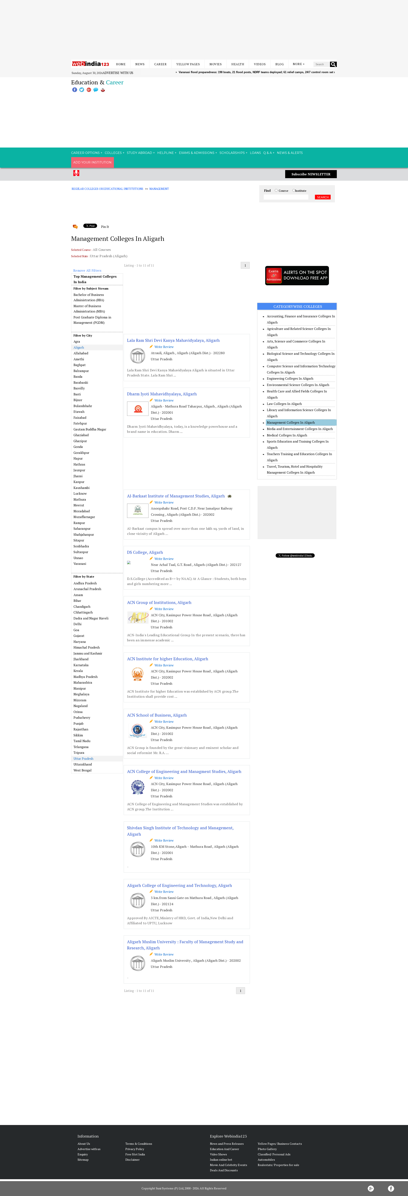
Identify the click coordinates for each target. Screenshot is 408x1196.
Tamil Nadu (82, 741)
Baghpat (80, 365)
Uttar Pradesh (83, 758)
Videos (260, 64)
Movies (216, 64)
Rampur (79, 523)
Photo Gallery (267, 1149)
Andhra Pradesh (85, 583)
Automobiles (266, 1160)
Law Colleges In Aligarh (284, 404)
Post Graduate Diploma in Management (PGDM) (92, 320)
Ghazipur (80, 441)
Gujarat (79, 636)
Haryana (80, 641)
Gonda (78, 447)
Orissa (78, 712)
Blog (279, 64)
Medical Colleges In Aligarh (287, 435)
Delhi (77, 624)
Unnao (78, 558)
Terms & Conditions (138, 1144)
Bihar (77, 600)
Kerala (78, 671)
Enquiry (83, 1154)
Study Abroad (139, 153)
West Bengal (83, 770)
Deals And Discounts (224, 1170)
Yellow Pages (188, 64)
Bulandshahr (83, 406)
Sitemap (83, 1160)
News (139, 64)
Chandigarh (82, 606)
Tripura (79, 752)
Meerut (79, 505)
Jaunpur (79, 470)
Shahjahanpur (84, 534)
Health (237, 64)
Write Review (163, 347)
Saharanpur (82, 528)
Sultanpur (81, 552)
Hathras (79, 464)
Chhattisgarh (83, 612)
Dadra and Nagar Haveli (91, 618)
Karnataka (81, 665)
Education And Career (224, 1149)
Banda (78, 376)
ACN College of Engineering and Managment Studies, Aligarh (184, 771)
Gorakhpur (81, 452)
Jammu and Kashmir (88, 653)
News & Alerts (290, 153)
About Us (84, 1144)
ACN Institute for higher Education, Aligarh (167, 658)
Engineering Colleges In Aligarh (290, 378)
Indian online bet (221, 1160)
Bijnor (78, 400)
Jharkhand (81, 659)
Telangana (81, 747)
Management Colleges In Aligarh (291, 422)
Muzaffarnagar (84, 517)
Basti (77, 394)
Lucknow (80, 493)
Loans (255, 153)
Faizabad (80, 417)
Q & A (267, 153)
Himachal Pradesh (87, 647)
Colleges (113, 153)
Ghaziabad (81, 435)
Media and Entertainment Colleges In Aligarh (300, 429)
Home (121, 64)
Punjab (79, 723)
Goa (76, 630)
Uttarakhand (83, 764)
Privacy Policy (134, 1149)
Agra (77, 341)
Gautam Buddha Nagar (90, 429)
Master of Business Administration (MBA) (89, 309)
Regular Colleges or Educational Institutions (107, 189)
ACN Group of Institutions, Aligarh (159, 602)
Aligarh (79, 347)
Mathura (80, 499)
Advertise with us (118, 73)
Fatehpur (80, 423)
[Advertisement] (204, 30)
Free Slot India (135, 1154)
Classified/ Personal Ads (274, 1154)
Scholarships (232, 153)
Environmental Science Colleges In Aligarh (298, 385)
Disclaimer (132, 1160)
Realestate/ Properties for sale (278, 1165)
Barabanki (81, 382)
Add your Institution (92, 162)
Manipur (80, 688)
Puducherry (82, 717)
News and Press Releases (227, 1144)
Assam (78, 595)
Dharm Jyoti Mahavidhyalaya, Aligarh (162, 393)
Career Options (85, 153)
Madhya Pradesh (86, 677)
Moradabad (82, 511)
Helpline (165, 153)
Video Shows (218, 1154)
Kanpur (79, 482)
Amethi (79, 359)
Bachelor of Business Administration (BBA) (89, 297)
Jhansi (78, 476)
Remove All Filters (87, 270)
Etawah (79, 411)
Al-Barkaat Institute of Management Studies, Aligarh (176, 496)
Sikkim (78, 735)
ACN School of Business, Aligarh (157, 715)
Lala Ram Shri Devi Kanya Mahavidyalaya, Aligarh (173, 340)
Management (159, 189)
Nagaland (81, 706)
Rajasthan (81, 729)
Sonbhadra (81, 546)
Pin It (105, 226)
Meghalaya (81, 694)
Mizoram (80, 700)
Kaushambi (81, 488)
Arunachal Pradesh (87, 589)
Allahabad (81, 353)
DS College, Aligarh (145, 552)
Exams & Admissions (196, 153)
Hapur (78, 458)
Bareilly (79, 388)
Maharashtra (83, 682)
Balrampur (81, 371)
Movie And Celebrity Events (228, 1165)
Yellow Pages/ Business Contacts (280, 1144)
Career (160, 64)
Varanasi (80, 563)
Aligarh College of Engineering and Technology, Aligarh (179, 885)
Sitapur (79, 540)
